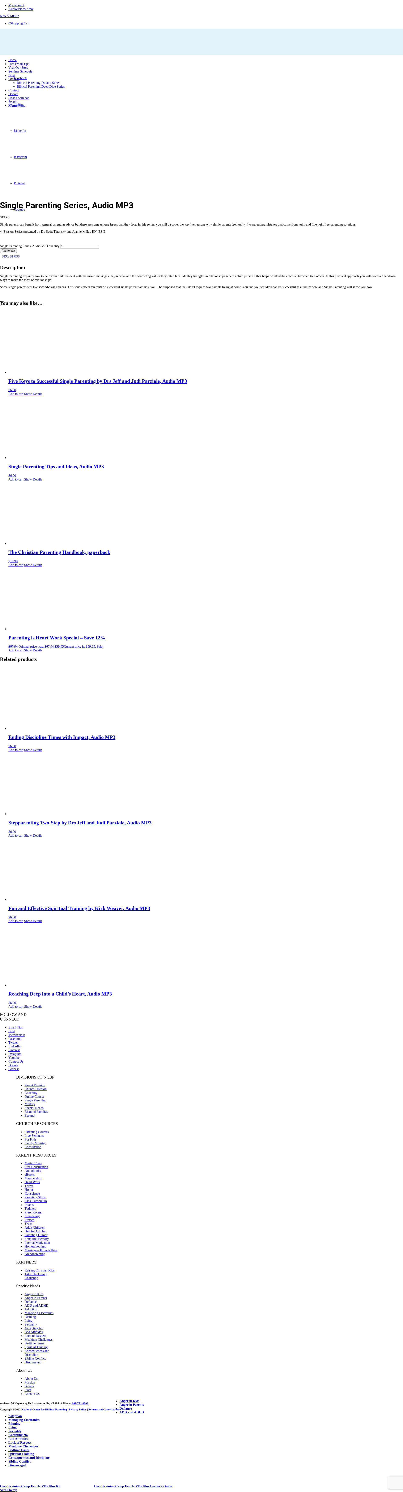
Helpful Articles (35, 1231)
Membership (16, 1035)
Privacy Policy (77, 1409)
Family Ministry (35, 1143)
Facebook (14, 1038)
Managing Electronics (39, 1313)
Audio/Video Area (20, 9)
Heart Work (32, 1182)
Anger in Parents (36, 1298)
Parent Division (35, 1085)
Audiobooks (33, 1170)
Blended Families (36, 1111)
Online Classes (34, 1096)
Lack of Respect (35, 1336)
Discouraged (33, 1362)
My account (16, 5)
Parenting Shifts (35, 1197)
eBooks (30, 1174)
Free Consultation (36, 1167)
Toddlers (30, 1208)
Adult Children (34, 1227)
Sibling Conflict (35, 1358)
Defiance (31, 1301)
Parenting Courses (37, 1132)
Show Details (33, 394)
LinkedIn (14, 1046)
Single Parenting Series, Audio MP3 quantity (29, 246)
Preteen (29, 1220)
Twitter (13, 1042)
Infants (29, 1205)
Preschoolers (33, 1212)
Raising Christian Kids (40, 1270)
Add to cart (8, 250)
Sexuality (31, 1324)
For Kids (30, 1139)
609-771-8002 (80, 1403)
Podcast (13, 1069)
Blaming (30, 1317)
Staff (28, 1390)
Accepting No (34, 1328)
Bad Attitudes (34, 1332)
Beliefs (29, 1386)
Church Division (36, 1089)
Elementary (32, 1216)
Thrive (29, 1186)
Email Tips (15, 1027)
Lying (28, 1320)
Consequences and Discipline (37, 1352)
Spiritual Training (36, 1347)
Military (30, 1104)
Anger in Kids (34, 1294)
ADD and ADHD (36, 1305)
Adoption (31, 1309)
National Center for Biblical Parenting (44, 1409)
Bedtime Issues (34, 1343)
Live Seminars (34, 1135)
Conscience (32, 1193)
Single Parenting (35, 1100)
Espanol (30, 1115)
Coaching (31, 1093)
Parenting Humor (36, 1235)
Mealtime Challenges (38, 1339)
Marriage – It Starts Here (41, 1250)
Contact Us (15, 1061)
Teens (28, 1223)
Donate (13, 1065)
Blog (11, 1031)
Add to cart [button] (15, 394)
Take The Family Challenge (36, 1276)
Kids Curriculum (36, 1201)
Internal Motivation (37, 1242)
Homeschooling (35, 1246)
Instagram (14, 1054)
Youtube (14, 1057)
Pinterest (14, 1050)
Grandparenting (35, 1254)
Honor (29, 1189)
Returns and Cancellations (103, 1409)
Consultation (33, 1147)
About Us (31, 1378)
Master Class (33, 1163)
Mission (30, 1382)
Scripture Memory (37, 1239)
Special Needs (34, 1108)
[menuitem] (205, 5)
